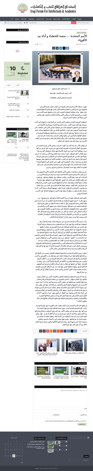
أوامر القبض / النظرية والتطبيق (13, 116)
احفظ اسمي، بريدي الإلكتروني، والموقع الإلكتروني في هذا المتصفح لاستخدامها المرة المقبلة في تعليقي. (65, 420)
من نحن (17, 19)
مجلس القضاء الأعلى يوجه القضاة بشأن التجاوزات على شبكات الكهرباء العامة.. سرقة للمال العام (50, 22)
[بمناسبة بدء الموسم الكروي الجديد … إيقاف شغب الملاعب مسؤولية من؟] (61, 370)
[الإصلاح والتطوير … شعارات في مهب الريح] (79, 370)
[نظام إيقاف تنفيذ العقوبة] (25, 112)
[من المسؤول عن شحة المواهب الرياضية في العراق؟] (42, 370)
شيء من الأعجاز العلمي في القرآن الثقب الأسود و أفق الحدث (14, 105)
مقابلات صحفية (56, 19)
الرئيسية (79, 19)
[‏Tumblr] (65, 331)
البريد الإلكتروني (83, 414)
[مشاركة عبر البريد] (57, 48)
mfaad (36, 468)
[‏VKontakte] (54, 331)
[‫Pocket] (47, 331)
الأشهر (26, 85)
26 (16, 455)
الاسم (85, 408)
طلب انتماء (23, 19)
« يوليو (22, 462)
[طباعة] (53, 48)
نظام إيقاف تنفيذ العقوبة (14, 110)
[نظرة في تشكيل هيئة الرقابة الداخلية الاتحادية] (11, 150)
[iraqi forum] (46, 8)
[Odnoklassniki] (51, 331)
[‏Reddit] (58, 331)
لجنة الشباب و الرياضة (73, 29)
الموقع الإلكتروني (56, 414)
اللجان (74, 19)
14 (10, 449)
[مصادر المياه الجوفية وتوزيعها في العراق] (25, 99)
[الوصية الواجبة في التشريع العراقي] (25, 92)
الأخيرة (17, 85)
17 (22, 452)
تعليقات (8, 85)
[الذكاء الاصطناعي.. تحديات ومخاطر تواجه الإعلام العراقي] (57, 451)
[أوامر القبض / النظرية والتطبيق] (25, 118)
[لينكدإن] (60, 48)
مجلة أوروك (31, 19)
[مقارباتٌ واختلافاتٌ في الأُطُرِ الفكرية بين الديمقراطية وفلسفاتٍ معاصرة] (64, 442)
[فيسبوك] (67, 48)
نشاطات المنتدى (66, 19)
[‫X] (64, 48)
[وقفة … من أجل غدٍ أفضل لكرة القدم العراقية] (51, 451)
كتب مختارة (48, 19)
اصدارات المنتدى (40, 19)
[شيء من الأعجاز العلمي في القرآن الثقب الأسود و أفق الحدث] (25, 105)
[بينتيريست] (61, 331)
